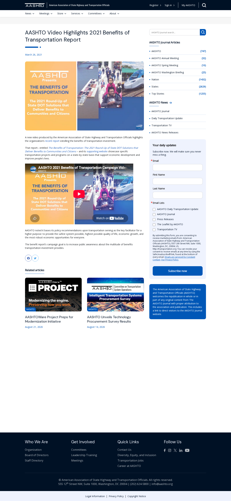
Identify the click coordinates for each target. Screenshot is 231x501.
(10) (204, 65)
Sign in (168, 5)
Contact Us (124, 450)
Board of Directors (37, 455)
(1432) (202, 79)
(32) (204, 58)
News (28, 13)
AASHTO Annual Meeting (165, 58)
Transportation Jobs (131, 460)
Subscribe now (177, 271)
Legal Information (95, 496)
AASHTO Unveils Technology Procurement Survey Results (109, 319)
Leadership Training (84, 455)
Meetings (44, 13)
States (155, 86)
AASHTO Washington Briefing (168, 72)
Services (75, 13)
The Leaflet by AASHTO (170, 224)
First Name (159, 175)
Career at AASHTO (129, 466)
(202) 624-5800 (139, 484)
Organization (33, 450)
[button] (170, 5)
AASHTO (156, 51)
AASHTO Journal (160, 111)
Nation (155, 79)
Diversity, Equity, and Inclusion (137, 455)
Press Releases (165, 219)
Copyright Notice (137, 496)
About (113, 13)
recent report (52, 140)
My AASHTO (188, 5)
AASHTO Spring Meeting (165, 65)
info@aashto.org (162, 484)
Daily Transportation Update (167, 118)
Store (60, 13)
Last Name (159, 188)
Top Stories (158, 93)
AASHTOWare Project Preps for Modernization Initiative (49, 319)
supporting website (97, 151)
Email (156, 161)
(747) (203, 51)
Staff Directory (34, 460)
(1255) (202, 93)
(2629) (202, 86)
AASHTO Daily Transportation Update (177, 209)
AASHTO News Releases (165, 132)
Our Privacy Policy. (170, 259)
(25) (204, 72)
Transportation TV (161, 125)
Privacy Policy (116, 496)
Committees (95, 13)
